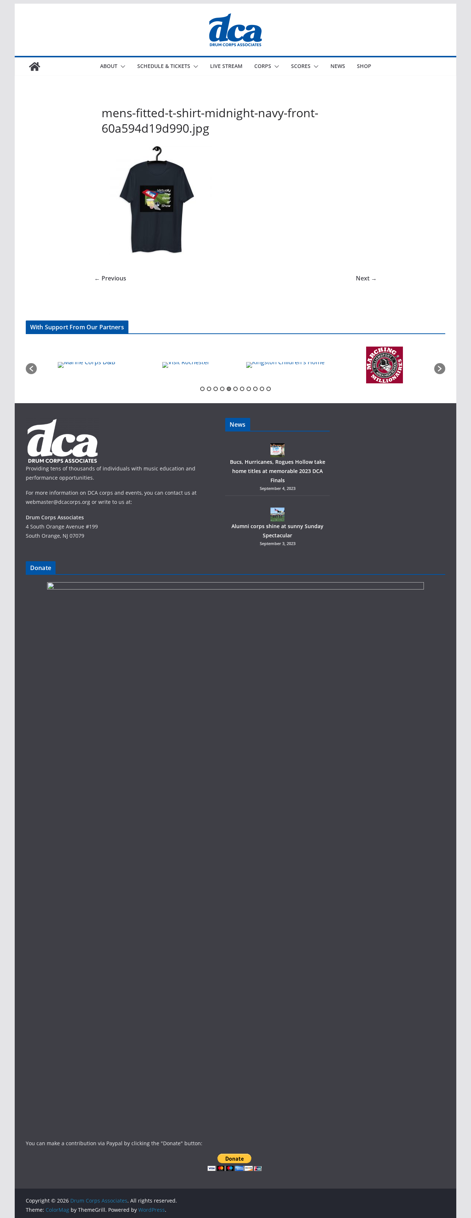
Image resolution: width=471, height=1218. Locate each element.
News (337, 65)
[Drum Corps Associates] (34, 66)
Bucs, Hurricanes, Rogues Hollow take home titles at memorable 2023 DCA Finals (277, 471)
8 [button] (249, 389)
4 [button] (222, 389)
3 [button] (215, 389)
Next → (366, 278)
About (108, 65)
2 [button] (209, 389)
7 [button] (242, 389)
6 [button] (235, 389)
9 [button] (255, 389)
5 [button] (229, 389)
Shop (364, 65)
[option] (106, 365)
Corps (262, 65)
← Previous (110, 278)
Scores (301, 65)
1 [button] (202, 389)
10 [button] (262, 389)
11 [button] (268, 389)
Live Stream (226, 65)
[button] (121, 66)
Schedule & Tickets (163, 65)
